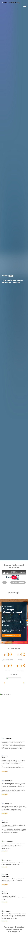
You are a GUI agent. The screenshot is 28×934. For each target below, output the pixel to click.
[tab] (27, 620)
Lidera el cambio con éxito (10, 635)
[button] (4, 683)
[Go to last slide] (2, 642)
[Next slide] (26, 642)
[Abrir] (24, 6)
